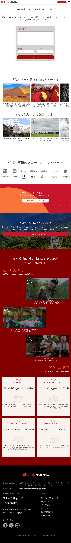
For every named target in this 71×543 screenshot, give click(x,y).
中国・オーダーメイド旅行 (35, 201)
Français (20, 509)
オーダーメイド (62, 2)
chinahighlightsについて (49, 498)
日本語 (19, 513)
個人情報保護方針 (46, 512)
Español (28, 509)
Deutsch (13, 509)
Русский (13, 513)
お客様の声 (44, 508)
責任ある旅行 (45, 515)
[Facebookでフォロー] (5, 527)
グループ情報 (45, 505)
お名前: (19, 49)
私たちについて (45, 501)
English (5, 509)
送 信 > (35, 57)
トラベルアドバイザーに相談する (35, 234)
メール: (39, 49)
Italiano (5, 513)
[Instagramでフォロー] (17, 527)
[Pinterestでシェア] (11, 527)
